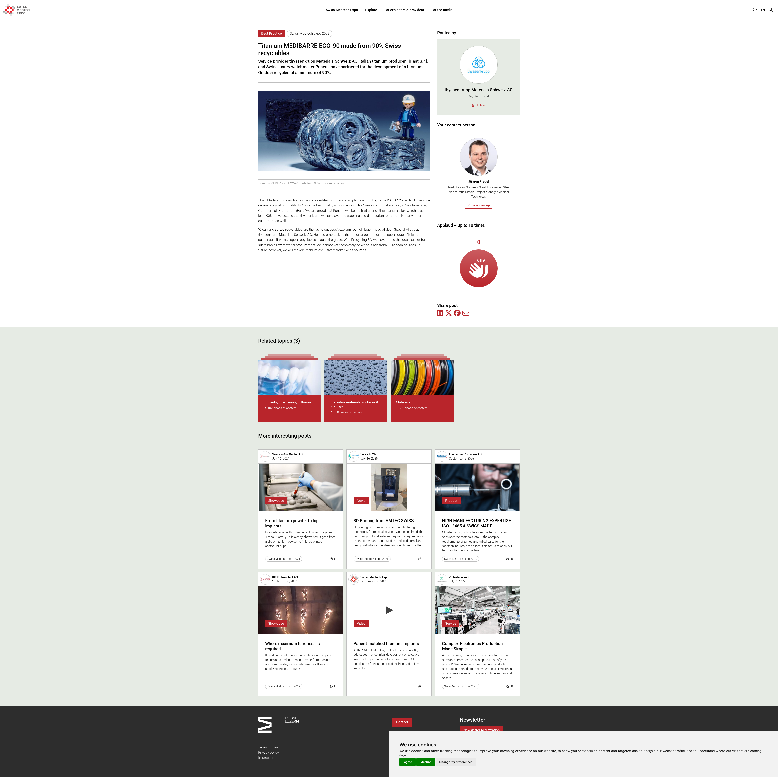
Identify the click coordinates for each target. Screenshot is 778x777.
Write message (481, 205)
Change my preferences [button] (455, 762)
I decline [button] (425, 762)
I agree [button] (407, 762)
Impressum (267, 758)
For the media (441, 10)
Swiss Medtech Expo (342, 10)
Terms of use (268, 747)
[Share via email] (465, 313)
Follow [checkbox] (481, 105)
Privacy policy (268, 752)
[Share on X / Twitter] (448, 313)
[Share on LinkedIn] (440, 313)
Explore (371, 10)
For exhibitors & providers (404, 10)
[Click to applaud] (479, 268)
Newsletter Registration (481, 730)
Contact (402, 722)
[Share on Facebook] (457, 313)
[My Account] (771, 10)
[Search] (755, 10)
